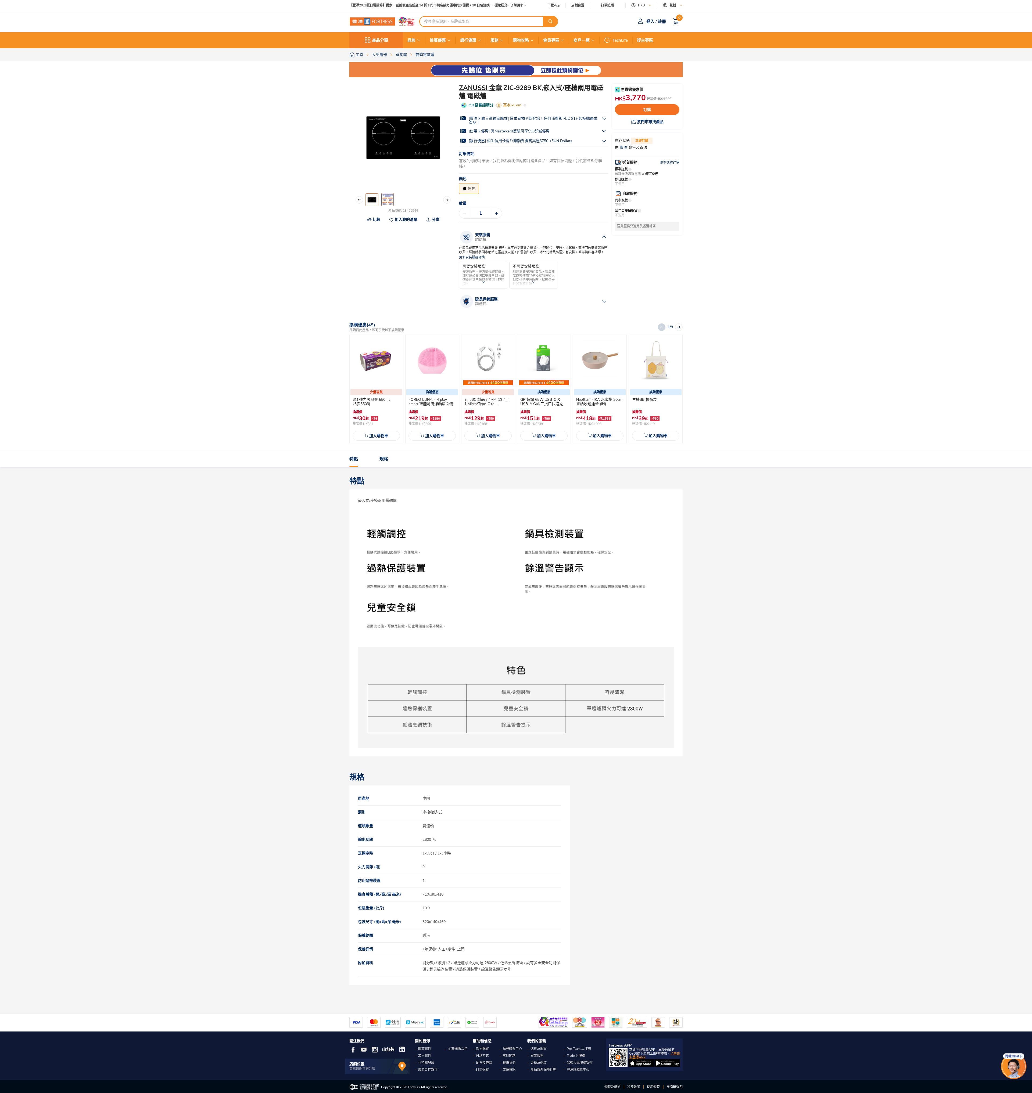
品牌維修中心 (512, 1049)
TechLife (620, 40)
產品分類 (380, 40)
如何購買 (482, 1049)
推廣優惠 (438, 40)
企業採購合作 (457, 1049)
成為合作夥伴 (428, 1069)
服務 (494, 40)
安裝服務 (537, 1056)
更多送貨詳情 (669, 162)
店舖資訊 (509, 1069)
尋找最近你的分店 (362, 1068)
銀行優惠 (468, 40)
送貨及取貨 (539, 1049)
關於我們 (424, 1049)
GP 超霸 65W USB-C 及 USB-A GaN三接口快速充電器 (543, 404)
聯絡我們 (509, 1062)
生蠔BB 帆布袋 (644, 399)
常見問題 (509, 1056)
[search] (550, 21)
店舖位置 (577, 5)
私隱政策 (633, 1087)
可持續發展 (426, 1062)
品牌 (411, 40)
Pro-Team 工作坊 (579, 1049)
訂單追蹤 (607, 5)
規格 (383, 459)
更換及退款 (539, 1062)
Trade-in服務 (576, 1056)
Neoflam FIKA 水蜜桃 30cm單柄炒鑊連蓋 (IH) (599, 401)
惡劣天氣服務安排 (580, 1062)
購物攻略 (521, 40)
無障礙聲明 (674, 1087)
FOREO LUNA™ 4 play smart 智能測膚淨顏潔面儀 (430, 401)
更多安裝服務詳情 (472, 257)
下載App (553, 5)
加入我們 (424, 1056)
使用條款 (653, 1087)
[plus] (496, 213)
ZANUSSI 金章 (480, 88)
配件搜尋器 (484, 1062)
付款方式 (482, 1056)
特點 (353, 459)
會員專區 (551, 40)
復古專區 (645, 40)
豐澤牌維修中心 (578, 1069)
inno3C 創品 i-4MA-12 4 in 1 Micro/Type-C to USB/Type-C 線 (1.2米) (487, 404)
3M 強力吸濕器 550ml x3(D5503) (371, 401)
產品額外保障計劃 (543, 1069)
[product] (376, 360)
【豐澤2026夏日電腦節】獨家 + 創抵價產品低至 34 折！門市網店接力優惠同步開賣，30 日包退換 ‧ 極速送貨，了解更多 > (437, 5)
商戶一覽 (582, 40)
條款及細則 (612, 1087)
